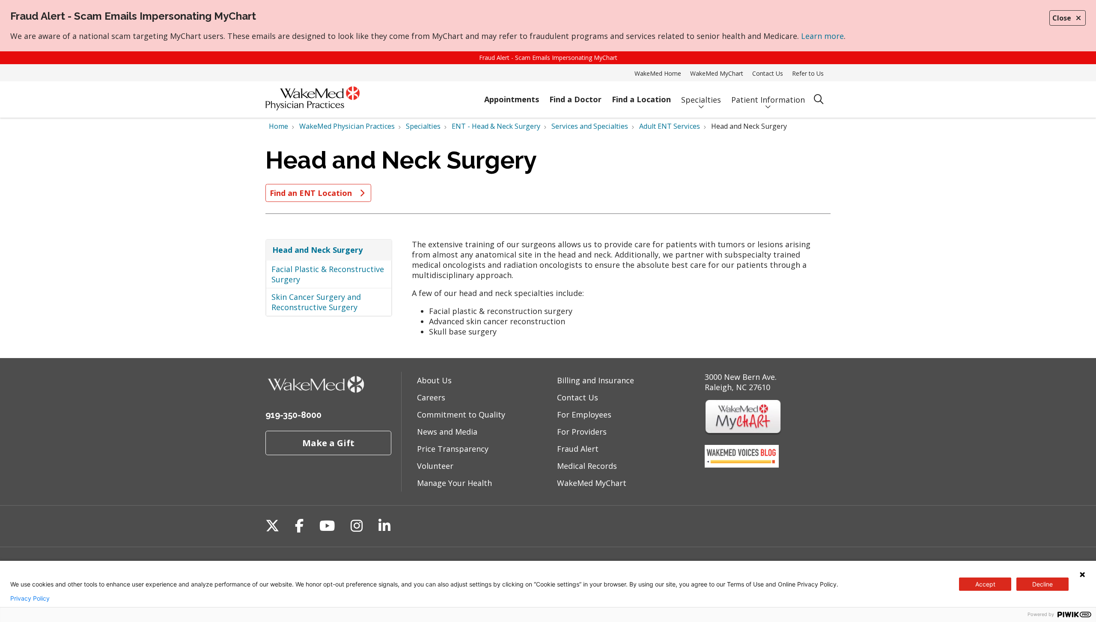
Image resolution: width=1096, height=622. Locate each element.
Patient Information (768, 100)
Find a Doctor (575, 99)
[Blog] (742, 464)
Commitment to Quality (461, 414)
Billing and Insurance (595, 380)
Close (1061, 18)
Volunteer (435, 466)
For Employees (584, 414)
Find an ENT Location (312, 193)
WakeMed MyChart (716, 73)
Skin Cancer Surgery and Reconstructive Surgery (316, 302)
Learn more (822, 36)
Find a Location (641, 99)
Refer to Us (808, 73)
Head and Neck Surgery (317, 250)
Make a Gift (328, 443)
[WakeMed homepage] (312, 99)
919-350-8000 (293, 415)
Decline (1042, 584)
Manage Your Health (454, 483)
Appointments (511, 99)
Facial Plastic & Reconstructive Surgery (327, 274)
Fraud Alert (578, 449)
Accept (985, 584)
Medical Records (587, 466)
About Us (434, 380)
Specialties (701, 100)
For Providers (582, 432)
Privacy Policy (30, 598)
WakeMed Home (657, 73)
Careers (431, 397)
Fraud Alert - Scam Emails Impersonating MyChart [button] (548, 57)
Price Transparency (452, 449)
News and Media (447, 432)
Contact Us (767, 73)
